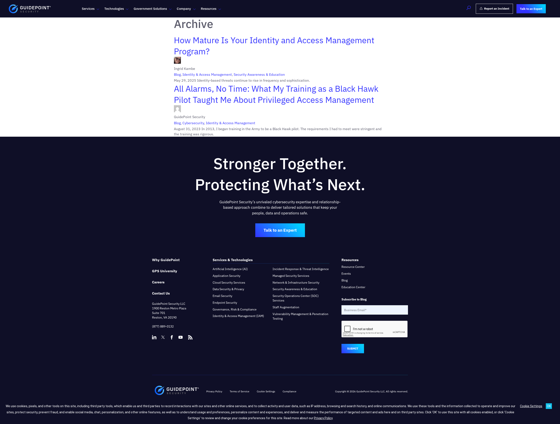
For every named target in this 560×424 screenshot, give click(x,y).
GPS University (164, 271)
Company (184, 9)
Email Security (222, 296)
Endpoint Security (225, 303)
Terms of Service (239, 391)
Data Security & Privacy (228, 289)
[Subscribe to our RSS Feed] (190, 335)
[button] (468, 8)
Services (88, 9)
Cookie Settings (531, 406)
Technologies (114, 9)
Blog (177, 74)
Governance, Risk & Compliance (235, 309)
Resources (208, 9)
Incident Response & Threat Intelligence (301, 269)
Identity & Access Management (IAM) (238, 316)
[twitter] (163, 337)
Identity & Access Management (207, 74)
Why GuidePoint (166, 260)
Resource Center (353, 267)
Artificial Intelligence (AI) (230, 269)
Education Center (353, 287)
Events (346, 274)
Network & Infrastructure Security (296, 282)
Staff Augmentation (286, 307)
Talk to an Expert (280, 230)
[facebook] (172, 337)
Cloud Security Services (229, 282)
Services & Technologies (233, 260)
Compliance (289, 391)
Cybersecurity (193, 123)
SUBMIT (352, 348)
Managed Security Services (291, 276)
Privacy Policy (214, 391)
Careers (158, 282)
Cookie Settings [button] (266, 391)
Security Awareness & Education (259, 74)
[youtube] (180, 337)
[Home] (176, 391)
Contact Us (161, 293)
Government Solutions (150, 9)
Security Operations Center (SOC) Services (296, 298)
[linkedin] (154, 337)
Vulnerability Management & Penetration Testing (300, 316)
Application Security (226, 276)
